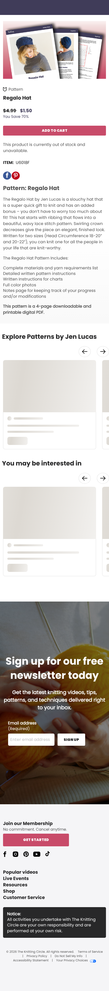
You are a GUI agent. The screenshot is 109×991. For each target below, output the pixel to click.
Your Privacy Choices (72, 961)
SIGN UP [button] (71, 739)
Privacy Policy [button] (37, 956)
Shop (9, 891)
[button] (7, 176)
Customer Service (24, 897)
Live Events (16, 878)
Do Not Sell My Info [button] (68, 956)
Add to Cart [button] (54, 130)
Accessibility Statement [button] (30, 961)
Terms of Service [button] (90, 952)
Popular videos (20, 872)
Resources (15, 885)
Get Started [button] (36, 839)
